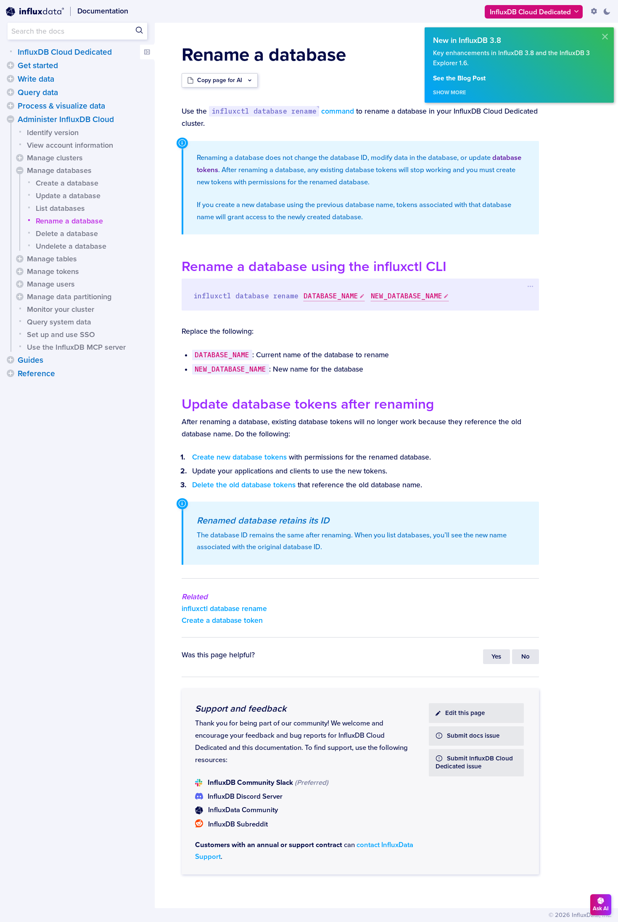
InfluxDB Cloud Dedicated (65, 52)
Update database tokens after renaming (308, 404)
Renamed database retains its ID (263, 520)
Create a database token (222, 620)
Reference (36, 374)
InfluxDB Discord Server (245, 796)
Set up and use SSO (61, 334)
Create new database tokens (239, 457)
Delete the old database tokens (244, 485)
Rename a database (69, 221)
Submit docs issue (473, 736)
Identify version (53, 132)
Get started (38, 66)
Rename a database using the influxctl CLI (314, 266)
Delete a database (67, 233)
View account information (70, 145)
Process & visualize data (61, 106)
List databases (60, 208)
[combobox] (77, 31)
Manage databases (59, 170)
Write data (36, 79)
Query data (38, 93)
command (282, 111)
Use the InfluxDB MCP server (76, 347)
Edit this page (465, 713)
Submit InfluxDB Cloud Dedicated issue (474, 763)
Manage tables (52, 258)
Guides (30, 360)
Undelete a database (71, 246)
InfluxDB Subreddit (238, 824)
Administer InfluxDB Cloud (66, 119)
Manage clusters (55, 157)
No (525, 657)
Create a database (67, 183)
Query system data (59, 322)
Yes (496, 657)
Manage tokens (53, 271)
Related (195, 596)
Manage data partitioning (69, 296)
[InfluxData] (35, 11)
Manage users (51, 284)
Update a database (68, 195)
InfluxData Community (243, 810)
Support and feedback (240, 708)
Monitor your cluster (60, 309)
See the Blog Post (459, 78)
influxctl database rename (224, 608)
